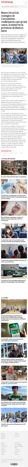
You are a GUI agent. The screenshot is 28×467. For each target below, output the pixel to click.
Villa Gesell (3, 451)
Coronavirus (15, 6)
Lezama (2, 454)
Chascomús (17, 442)
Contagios (10, 153)
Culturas (3, 436)
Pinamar (3, 449)
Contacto (17, 436)
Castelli (2, 452)
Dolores (3, 442)
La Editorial (17, 435)
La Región (17, 449)
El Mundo (17, 454)
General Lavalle (18, 444)
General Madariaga (19, 446)
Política (2, 433)
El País (21, 153)
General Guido (4, 446)
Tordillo (2, 444)
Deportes (3, 438)
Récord (16, 153)
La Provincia (4, 155)
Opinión (16, 433)
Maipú (16, 447)
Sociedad (3, 435)
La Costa (3, 447)
